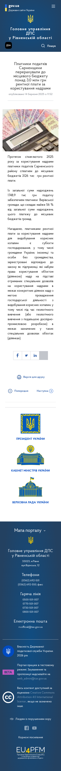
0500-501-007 (31, 599)
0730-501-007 (30, 608)
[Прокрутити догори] (55, 752)
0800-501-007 (31, 612)
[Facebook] (26, 728)
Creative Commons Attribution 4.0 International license (36, 697)
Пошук (51, 46)
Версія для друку (34, 377)
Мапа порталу (28, 530)
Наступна (42, 391)
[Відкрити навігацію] (53, 6)
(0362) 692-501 (30, 580)
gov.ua (13, 6)
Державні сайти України (21, 10)
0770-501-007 (30, 603)
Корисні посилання (30, 737)
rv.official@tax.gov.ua (31, 627)
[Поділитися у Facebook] (17, 355)
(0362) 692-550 (27, 584)
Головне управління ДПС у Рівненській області (30, 33)
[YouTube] (34, 728)
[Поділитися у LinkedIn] (35, 355)
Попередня (21, 391)
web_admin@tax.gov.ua (32, 678)
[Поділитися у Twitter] (26, 355)
